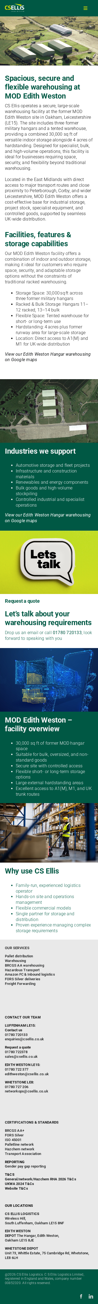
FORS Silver (14, 1135)
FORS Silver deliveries (22, 979)
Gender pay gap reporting (25, 1166)
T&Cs (71, 1179)
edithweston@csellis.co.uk (27, 1074)
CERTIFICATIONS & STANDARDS (32, 1122)
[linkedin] (91, 1296)
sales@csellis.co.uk (21, 1057)
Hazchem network (20, 1149)
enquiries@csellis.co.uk (24, 1039)
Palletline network (19, 1144)
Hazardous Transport (22, 970)
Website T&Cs (16, 1188)
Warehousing (15, 961)
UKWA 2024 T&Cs (19, 1184)
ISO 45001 (13, 1140)
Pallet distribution (19, 956)
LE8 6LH (47, 1253)
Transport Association (23, 1154)
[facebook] (81, 1296)
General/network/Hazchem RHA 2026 (35, 1179)
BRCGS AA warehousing (24, 965)
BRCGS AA (13, 1130)
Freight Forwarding (20, 984)
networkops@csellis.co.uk (26, 1091)
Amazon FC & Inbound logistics (30, 974)
